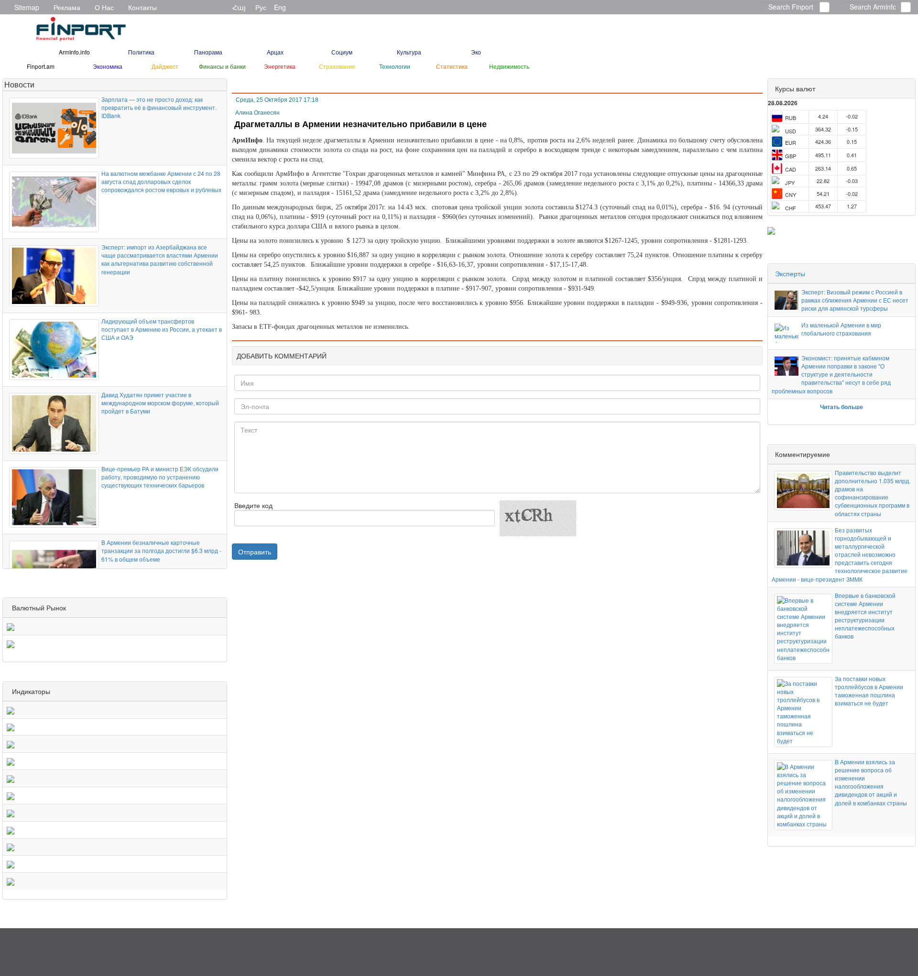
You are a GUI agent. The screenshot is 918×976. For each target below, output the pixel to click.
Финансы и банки (222, 66)
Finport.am (41, 66)
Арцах (275, 52)
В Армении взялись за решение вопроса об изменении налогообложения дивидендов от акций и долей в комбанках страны (871, 782)
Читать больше (841, 406)
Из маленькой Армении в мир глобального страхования (841, 329)
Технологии (394, 66)
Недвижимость (509, 66)
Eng (280, 7)
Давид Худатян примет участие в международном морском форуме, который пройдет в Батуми (160, 402)
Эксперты (790, 273)
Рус (260, 7)
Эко (476, 52)
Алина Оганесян (257, 112)
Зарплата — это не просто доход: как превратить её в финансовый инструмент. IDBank (159, 107)
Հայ (239, 7)
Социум (341, 52)
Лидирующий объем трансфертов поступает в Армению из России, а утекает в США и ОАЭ (161, 329)
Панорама (208, 52)
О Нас (104, 7)
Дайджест (165, 66)
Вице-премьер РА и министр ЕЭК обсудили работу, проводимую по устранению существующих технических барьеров (160, 477)
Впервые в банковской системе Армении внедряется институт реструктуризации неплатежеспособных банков (865, 615)
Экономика (107, 66)
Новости (19, 84)
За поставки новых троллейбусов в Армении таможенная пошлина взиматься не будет (869, 690)
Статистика (452, 66)
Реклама (67, 7)
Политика (141, 52)
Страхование (337, 66)
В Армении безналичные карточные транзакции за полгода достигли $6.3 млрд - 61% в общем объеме (161, 550)
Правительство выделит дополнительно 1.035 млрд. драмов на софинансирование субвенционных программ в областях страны (872, 493)
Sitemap (26, 7)
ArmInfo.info (74, 52)
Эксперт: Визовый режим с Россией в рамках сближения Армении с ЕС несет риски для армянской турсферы (854, 300)
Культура (409, 52)
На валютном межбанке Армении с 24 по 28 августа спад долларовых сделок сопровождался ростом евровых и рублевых (161, 181)
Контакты (142, 7)
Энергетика (279, 66)
